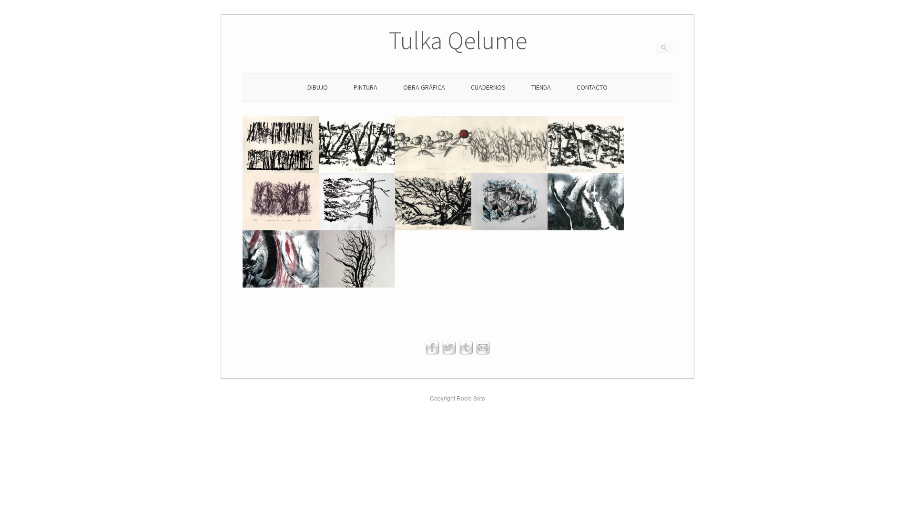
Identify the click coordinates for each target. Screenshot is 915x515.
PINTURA (365, 87)
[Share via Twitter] (449, 352)
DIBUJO (317, 87)
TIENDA (541, 87)
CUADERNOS (488, 87)
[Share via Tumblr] (466, 352)
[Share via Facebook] (432, 352)
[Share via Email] (483, 352)
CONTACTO (592, 87)
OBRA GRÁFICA (424, 87)
